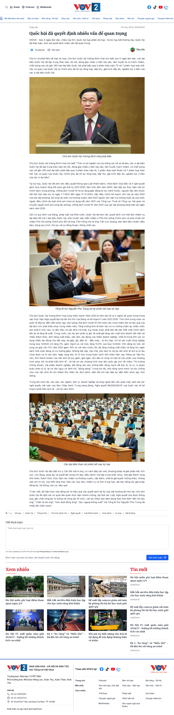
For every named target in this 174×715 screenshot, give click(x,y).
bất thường (130, 513)
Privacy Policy (45, 551)
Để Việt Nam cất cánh (14, 18)
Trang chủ (80, 680)
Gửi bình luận (155, 557)
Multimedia (45, 7)
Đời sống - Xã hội (50, 18)
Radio (17, 7)
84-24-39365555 (18, 694)
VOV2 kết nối (128, 698)
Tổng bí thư (42, 513)
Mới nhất (79, 685)
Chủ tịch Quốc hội (59, 513)
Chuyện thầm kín (153, 698)
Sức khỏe (119, 18)
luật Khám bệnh (91, 513)
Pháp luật (107, 18)
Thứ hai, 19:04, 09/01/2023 (133, 27)
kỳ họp (118, 513)
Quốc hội (29, 513)
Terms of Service (59, 551)
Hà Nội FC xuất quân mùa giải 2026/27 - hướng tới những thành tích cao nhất (149, 628)
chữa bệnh (106, 513)
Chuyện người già (145, 18)
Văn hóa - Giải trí (80, 18)
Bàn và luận (33, 18)
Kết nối (131, 18)
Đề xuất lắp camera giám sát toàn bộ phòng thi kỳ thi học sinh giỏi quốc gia (149, 610)
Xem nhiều (80, 690)
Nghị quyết (75, 513)
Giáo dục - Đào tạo (131, 685)
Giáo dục (65, 18)
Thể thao (96, 18)
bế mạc (18, 513)
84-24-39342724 (19, 698)
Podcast (30, 7)
